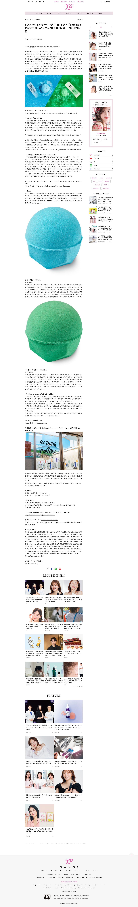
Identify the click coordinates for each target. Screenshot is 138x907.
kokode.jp (63, 888)
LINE (95, 165)
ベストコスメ (72, 1)
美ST (59, 885)
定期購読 (96, 143)
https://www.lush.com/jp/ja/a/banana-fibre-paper (53, 186)
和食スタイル (70, 885)
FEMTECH (79, 13)
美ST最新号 (64, 1)
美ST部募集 (107, 1)
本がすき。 (56, 888)
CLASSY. (39, 885)
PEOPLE (68, 13)
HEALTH (90, 13)
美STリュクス (81, 1)
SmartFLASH (85, 885)
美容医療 (66, 874)
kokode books (81, 888)
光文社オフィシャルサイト (96, 877)
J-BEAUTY (56, 1)
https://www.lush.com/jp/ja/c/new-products (40, 515)
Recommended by (76, 686)
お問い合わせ (60, 877)
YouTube (96, 158)
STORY (49, 885)
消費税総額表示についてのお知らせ (69, 891)
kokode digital (91, 888)
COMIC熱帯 (93, 885)
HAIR (59, 13)
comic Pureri (102, 885)
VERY (44, 885)
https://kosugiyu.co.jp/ (32, 507)
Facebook (97, 168)
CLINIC (100, 13)
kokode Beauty (72, 888)
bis (63, 885)
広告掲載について (70, 877)
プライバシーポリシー (82, 877)
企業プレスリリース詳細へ (33, 561)
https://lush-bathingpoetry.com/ (36, 423)
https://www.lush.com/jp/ (49, 520)
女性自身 (78, 885)
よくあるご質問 (51, 877)
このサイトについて (40, 877)
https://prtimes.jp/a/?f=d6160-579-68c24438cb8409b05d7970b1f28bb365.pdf (51, 113)
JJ (33, 885)
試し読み (105, 139)
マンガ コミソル (47, 888)
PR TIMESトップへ (31, 563)
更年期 (72, 874)
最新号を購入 (96, 139)
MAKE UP (50, 13)
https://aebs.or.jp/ (84, 898)
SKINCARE (39, 13)
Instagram (97, 155)
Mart (55, 885)
